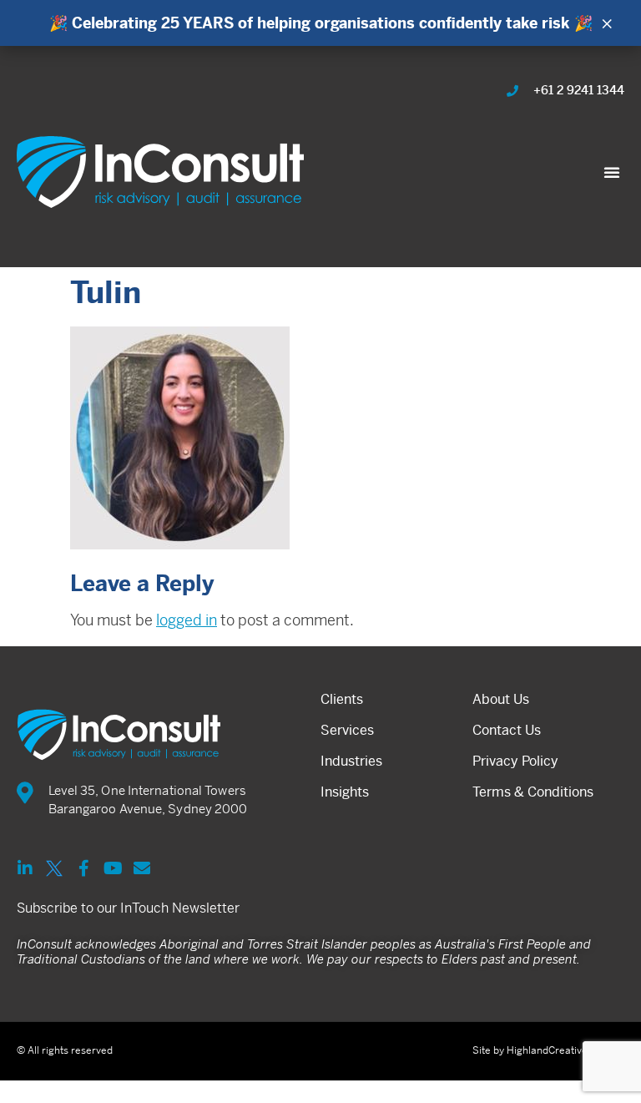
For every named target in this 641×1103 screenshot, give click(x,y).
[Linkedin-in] (25, 868)
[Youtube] (112, 868)
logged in (186, 620)
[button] (611, 172)
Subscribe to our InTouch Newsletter (128, 908)
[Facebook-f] (83, 868)
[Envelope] (142, 868)
